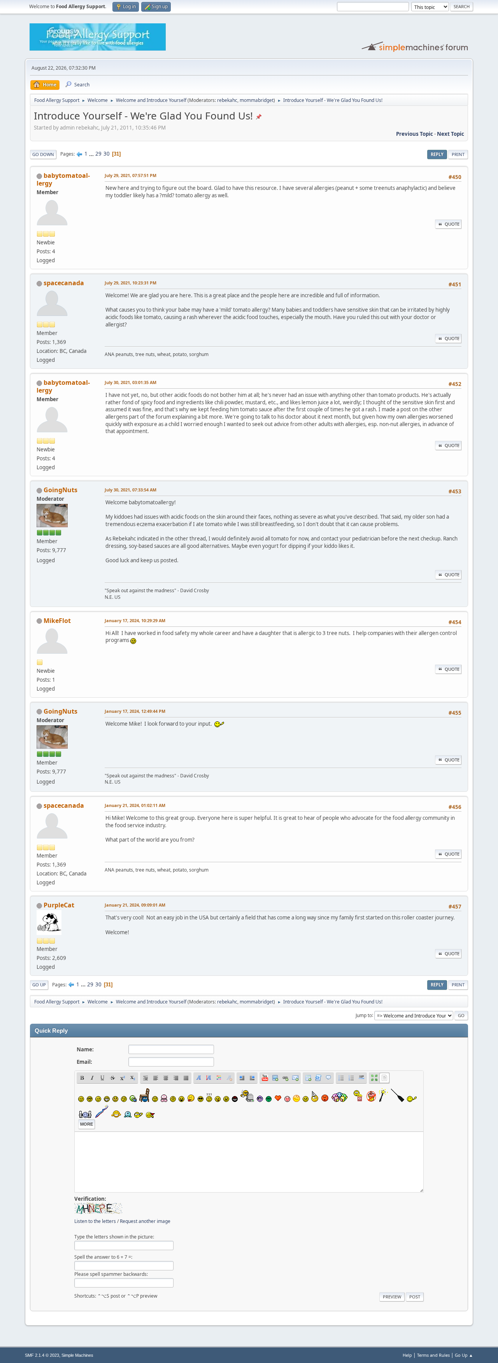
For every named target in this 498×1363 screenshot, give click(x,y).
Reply (437, 154)
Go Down (43, 154)
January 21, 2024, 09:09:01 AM (135, 905)
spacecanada (64, 283)
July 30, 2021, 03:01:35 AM (130, 382)
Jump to (364, 1015)
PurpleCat (59, 905)
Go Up (39, 985)
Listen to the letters (95, 1221)
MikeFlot (57, 620)
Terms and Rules (433, 1355)
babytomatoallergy (63, 179)
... (92, 153)
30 (106, 153)
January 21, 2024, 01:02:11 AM (135, 805)
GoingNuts (60, 490)
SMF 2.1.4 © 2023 (42, 1355)
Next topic (450, 133)
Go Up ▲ (464, 1355)
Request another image (145, 1221)
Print (458, 154)
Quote (452, 224)
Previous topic (414, 133)
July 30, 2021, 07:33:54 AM (130, 490)
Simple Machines (77, 1355)
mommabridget (257, 100)
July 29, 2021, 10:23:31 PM (130, 283)
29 (98, 153)
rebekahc (227, 100)
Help (407, 1355)
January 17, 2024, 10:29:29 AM (135, 620)
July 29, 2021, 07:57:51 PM (130, 175)
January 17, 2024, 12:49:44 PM (135, 711)
